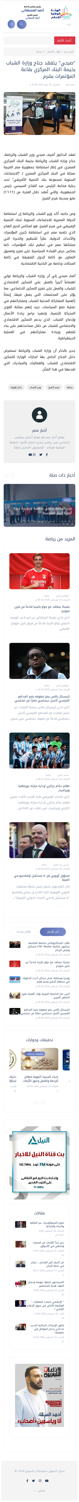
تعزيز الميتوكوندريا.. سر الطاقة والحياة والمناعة (47, 1224)
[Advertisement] (37, 145)
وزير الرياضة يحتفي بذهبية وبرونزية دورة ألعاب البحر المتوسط (42, 510)
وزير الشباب (35, 387)
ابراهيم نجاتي (62, 596)
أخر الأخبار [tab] (53, 931)
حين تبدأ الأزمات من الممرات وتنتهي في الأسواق (48, 1244)
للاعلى (41, 1490)
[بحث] (21, 24)
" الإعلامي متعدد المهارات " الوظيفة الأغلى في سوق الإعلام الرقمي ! (45, 1305)
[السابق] (6, 475)
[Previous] (36, 1103)
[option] (39, 505)
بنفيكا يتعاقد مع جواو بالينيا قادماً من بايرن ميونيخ (42, 609)
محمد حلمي (63, 775)
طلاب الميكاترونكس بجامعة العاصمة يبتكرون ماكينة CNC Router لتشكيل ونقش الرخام (49, 947)
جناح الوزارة (16, 387)
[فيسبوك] (47, 455)
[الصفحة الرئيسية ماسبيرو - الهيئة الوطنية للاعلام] (42, 12)
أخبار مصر (69, 85)
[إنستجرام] (34, 455)
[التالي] (13, 475)
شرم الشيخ (54, 387)
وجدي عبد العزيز (61, 865)
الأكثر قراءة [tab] (24, 931)
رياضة (39, 51)
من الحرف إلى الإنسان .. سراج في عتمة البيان (47, 1264)
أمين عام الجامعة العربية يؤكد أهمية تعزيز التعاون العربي (46, 996)
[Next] (43, 1103)
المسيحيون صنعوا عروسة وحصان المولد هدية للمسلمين (46, 1284)
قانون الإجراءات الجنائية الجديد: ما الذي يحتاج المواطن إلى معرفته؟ (47, 1329)
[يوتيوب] (30, 455)
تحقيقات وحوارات (34, 1054)
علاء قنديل (65, 521)
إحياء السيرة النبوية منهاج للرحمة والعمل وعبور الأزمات (40, 1079)
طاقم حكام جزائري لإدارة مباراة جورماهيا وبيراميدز (44, 788)
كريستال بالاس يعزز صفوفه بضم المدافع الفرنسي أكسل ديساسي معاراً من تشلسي (42, 698)
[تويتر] (40, 455)
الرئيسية (68, 51)
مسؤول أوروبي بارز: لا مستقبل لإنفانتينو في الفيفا (42, 878)
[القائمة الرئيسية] (11, 24)
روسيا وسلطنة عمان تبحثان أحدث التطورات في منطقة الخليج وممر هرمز (46, 980)
